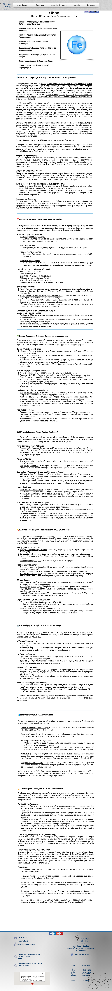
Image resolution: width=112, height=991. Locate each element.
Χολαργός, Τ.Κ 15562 (24, 956)
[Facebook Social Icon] (50, 933)
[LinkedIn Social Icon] (54, 933)
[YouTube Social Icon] (61, 933)
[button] (59, 5)
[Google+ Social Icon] (57, 933)
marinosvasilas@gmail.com (26, 944)
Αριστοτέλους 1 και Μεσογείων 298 (29, 955)
